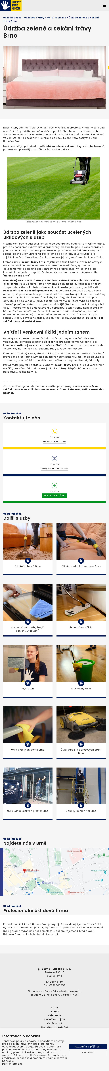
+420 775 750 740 (54, 441)
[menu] (104, 5)
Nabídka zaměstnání (54, 1027)
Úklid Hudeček (12, 17)
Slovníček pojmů (54, 1019)
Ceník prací (54, 1023)
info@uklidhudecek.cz (54, 468)
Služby (55, 1007)
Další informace (12, 1063)
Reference (54, 1015)
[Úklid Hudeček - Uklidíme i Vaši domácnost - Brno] (25, 5)
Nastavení (87, 1052)
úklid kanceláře (53, 341)
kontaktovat (76, 345)
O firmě (54, 1011)
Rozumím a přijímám (88, 1046)
